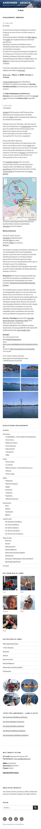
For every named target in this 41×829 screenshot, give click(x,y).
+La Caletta (9, 465)
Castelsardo (9, 512)
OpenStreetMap (15, 217)
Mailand (5, 61)
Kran (28, 330)
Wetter (11, 243)
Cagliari (8, 40)
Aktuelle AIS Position (10, 773)
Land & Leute (7, 519)
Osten (5, 459)
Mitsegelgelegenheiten (13, 562)
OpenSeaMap (32, 219)
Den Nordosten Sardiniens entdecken (15, 717)
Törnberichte (9, 556)
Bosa (7, 506)
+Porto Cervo (9, 440)
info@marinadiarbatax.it (13, 339)
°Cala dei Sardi (9, 449)
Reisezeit (8, 541)
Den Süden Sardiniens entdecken (13, 726)
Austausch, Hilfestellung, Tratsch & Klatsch (19, 559)
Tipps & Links (7, 538)
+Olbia (7, 455)
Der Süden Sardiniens (12, 528)
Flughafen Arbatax (12, 162)
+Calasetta (8, 493)
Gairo (30, 171)
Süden (5, 478)
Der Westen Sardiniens (12, 531)
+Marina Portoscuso (11, 499)
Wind (10, 240)
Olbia (29, 37)
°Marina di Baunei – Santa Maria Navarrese (19, 468)
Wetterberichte (10, 547)
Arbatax (5, 112)
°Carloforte (8, 496)
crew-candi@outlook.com (22, 759)
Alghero (34, 37)
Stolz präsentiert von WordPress (13, 824)
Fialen (29, 145)
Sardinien (6, 430)
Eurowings (21, 70)
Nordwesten (7, 503)
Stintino (7, 509)
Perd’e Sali (8, 490)
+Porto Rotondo (10, 446)
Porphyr (22, 153)
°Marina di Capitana (11, 484)
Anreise (6, 26)
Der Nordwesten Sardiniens (14, 534)
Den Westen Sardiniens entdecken (14, 731)
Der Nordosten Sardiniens (13, 522)
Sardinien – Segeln (16, 2)
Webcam (6, 245)
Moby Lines (6, 75)
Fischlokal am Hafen (21, 320)
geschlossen (7, 169)
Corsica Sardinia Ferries (10, 82)
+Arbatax (7, 108)
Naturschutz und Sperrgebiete (15, 553)
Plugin (29, 217)
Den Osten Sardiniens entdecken (13, 722)
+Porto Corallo (9, 474)
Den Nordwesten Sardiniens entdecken (15, 735)
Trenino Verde (7, 171)
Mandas (5, 174)
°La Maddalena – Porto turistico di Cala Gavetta (20, 437)
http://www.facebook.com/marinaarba (22, 349)
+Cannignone (9, 452)
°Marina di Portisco (11, 443)
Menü (21, 10)
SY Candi (6, 566)
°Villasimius (9, 481)
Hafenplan (6, 226)
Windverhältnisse (10, 550)
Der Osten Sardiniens (12, 525)
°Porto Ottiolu (9, 462)
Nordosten (6, 434)
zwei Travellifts (21, 330)
